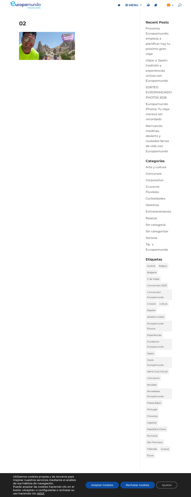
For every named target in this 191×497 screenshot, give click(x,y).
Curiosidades (155, 198)
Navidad (151, 384)
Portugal (152, 409)
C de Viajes (153, 279)
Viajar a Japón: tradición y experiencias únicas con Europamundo (157, 70)
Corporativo (154, 180)
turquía (165, 449)
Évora (150, 455)
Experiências (154, 335)
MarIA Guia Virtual (157, 371)
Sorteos (151, 238)
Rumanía (152, 435)
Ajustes (167, 485)
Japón (150, 353)
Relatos (151, 218)
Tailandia (152, 449)
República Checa (156, 429)
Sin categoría (156, 225)
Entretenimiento (158, 211)
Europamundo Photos (155, 326)
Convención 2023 (157, 285)
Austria (151, 265)
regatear (152, 422)
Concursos (154, 173)
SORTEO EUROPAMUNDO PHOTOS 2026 (159, 92)
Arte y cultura (156, 167)
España (151, 310)
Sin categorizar (157, 231)
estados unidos (155, 316)
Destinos (152, 205)
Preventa (152, 416)
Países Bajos (154, 402)
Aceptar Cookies (102, 485)
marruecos (153, 378)
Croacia (151, 303)
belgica (163, 265)
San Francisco (155, 442)
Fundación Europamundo (155, 344)
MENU (133, 5)
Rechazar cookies (137, 485)
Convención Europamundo (155, 295)
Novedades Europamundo (155, 394)
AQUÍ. (41, 493)
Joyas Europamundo (155, 362)
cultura (163, 303)
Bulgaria (151, 272)
